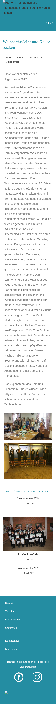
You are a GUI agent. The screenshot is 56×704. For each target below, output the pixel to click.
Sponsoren (11, 627)
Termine (9, 611)
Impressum (11, 648)
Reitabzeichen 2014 (28, 554)
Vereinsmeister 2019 (28, 498)
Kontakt (9, 603)
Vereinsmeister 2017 (28, 568)
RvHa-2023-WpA (15, 57)
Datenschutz (12, 640)
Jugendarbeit (12, 62)
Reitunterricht (13, 619)
